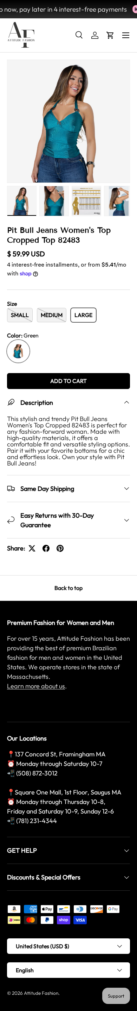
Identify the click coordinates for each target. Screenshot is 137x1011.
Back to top (68, 587)
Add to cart (68, 380)
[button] (110, 35)
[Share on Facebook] (46, 548)
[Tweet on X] (32, 548)
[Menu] (125, 35)
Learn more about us (36, 686)
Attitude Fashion (41, 993)
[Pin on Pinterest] (60, 548)
